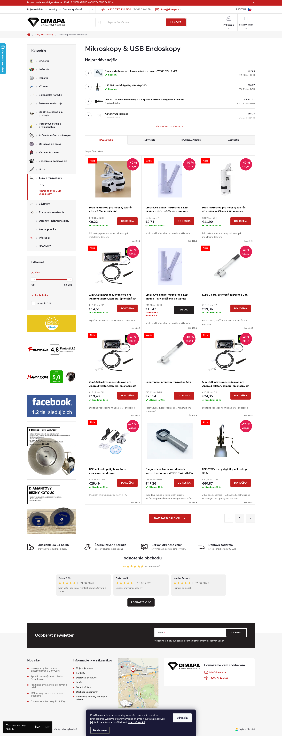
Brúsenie (44, 61)
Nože (42, 169)
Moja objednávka (35, 9)
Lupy (41, 184)
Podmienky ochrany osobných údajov (91, 698)
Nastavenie (100, 730)
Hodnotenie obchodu (141, 558)
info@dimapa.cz (217, 672)
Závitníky (44, 204)
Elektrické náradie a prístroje (51, 113)
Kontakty (53, 9)
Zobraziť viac (141, 602)
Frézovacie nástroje (50, 103)
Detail (184, 309)
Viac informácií (136, 722)
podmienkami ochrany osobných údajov (204, 640)
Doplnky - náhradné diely (54, 221)
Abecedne (233, 140)
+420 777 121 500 (218, 677)
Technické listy (83, 687)
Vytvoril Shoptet (247, 729)
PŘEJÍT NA (241, 9)
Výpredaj (44, 238)
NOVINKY (45, 246)
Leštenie (44, 69)
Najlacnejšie (106, 140)
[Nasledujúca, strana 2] (239, 518)
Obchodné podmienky (87, 691)
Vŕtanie (43, 86)
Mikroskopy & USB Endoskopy (50, 192)
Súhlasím (182, 718)
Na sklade (43, 303)
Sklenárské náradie (50, 95)
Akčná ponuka (47, 229)
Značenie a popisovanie (53, 161)
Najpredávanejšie (191, 140)
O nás (79, 682)
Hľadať (175, 22)
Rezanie (43, 78)
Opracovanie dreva (50, 144)
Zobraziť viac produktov (168, 126)
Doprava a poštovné (72, 9)
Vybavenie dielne (49, 152)
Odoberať (236, 632)
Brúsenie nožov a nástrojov (55, 135)
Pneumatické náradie (51, 212)
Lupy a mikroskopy (50, 178)
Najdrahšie (149, 140)
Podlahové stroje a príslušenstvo (50, 125)
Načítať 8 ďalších (167, 518)
